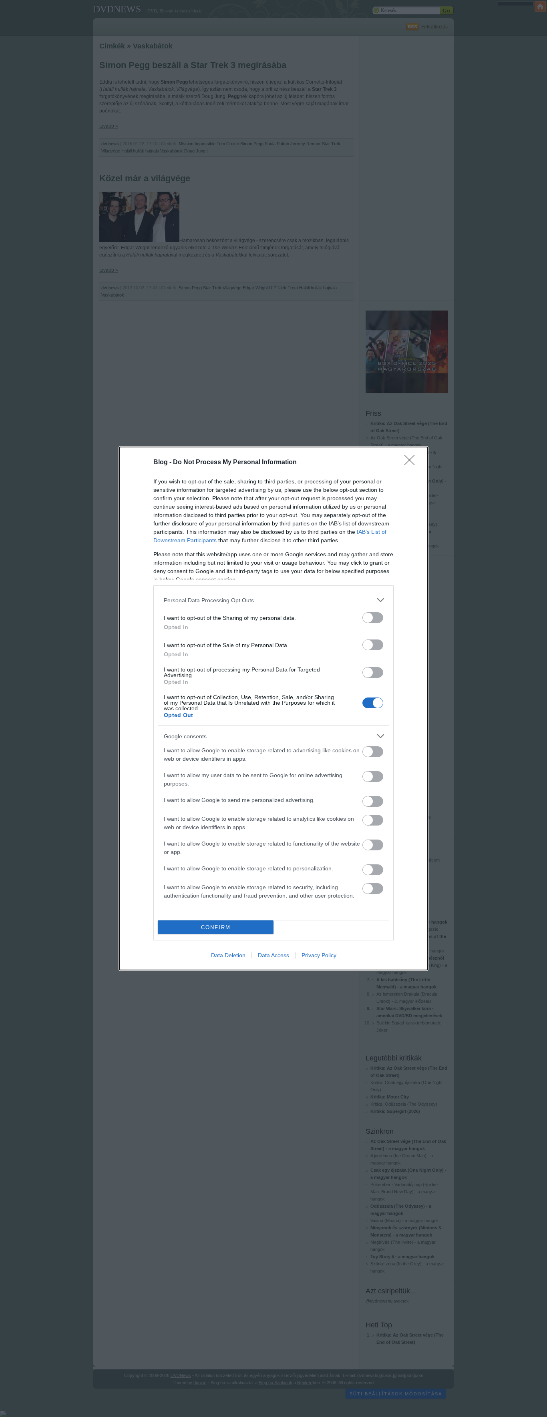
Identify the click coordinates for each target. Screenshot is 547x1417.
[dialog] (273, 708)
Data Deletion (228, 955)
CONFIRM (216, 927)
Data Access (273, 955)
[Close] (412, 462)
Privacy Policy (319, 955)
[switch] (372, 617)
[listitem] (273, 600)
